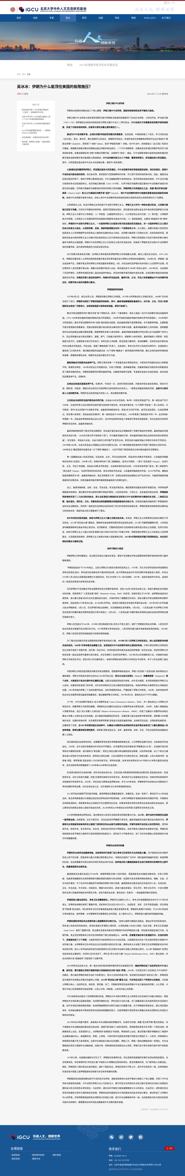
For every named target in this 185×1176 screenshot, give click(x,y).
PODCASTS (150, 18)
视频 (133, 18)
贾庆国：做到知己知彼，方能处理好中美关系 (36, 143)
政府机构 (16, 1155)
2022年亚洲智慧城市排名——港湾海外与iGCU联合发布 (36, 132)
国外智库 (57, 1155)
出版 (100, 18)
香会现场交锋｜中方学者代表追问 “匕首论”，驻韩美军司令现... (35, 111)
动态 (35, 18)
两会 (70, 64)
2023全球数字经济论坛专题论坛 (98, 64)
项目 (117, 18)
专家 (51, 18)
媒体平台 (36, 1159)
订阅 (170, 1148)
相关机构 (16, 1159)
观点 (68, 18)
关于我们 (166, 18)
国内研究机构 (38, 1155)
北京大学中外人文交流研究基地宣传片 (36, 125)
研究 (84, 18)
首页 (19, 18)
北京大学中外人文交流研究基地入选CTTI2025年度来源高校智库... (36, 118)
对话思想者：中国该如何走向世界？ (36, 137)
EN (168, 3)
